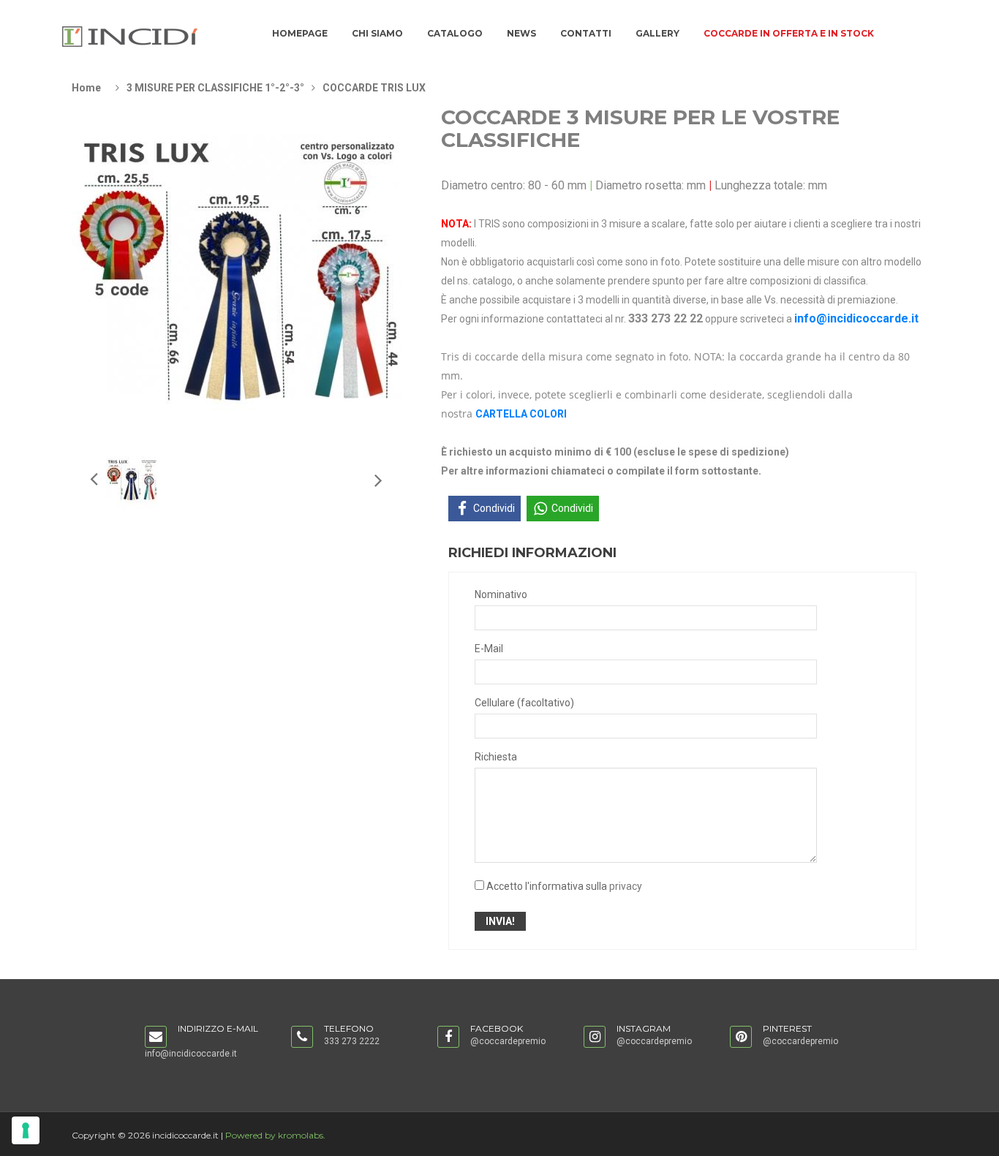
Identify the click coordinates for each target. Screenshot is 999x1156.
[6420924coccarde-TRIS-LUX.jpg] (131, 480)
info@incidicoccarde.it (856, 318)
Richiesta (496, 757)
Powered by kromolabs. (275, 1135)
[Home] (130, 36)
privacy (625, 886)
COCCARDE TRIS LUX (374, 88)
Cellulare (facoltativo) (524, 703)
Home (86, 88)
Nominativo (501, 594)
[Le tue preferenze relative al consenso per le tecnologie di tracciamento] (25, 1130)
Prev (377, 479)
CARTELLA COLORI (521, 414)
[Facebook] (448, 1037)
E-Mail (489, 648)
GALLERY (657, 33)
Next (93, 478)
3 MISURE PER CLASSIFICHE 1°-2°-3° (215, 88)
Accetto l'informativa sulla (564, 886)
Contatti (585, 33)
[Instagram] (595, 1037)
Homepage (300, 33)
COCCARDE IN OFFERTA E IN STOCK (789, 33)
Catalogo (455, 33)
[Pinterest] (741, 1037)
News (521, 33)
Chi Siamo (377, 33)
